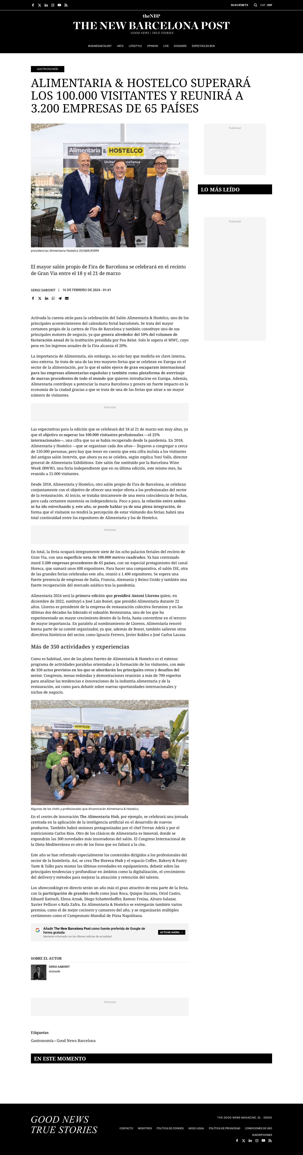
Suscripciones (262, 1134)
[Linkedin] (46, 298)
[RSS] (66, 5)
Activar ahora (170, 932)
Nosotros (145, 1128)
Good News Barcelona (76, 1040)
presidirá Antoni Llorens (136, 595)
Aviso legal (196, 1128)
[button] (255, 5)
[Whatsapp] (53, 298)
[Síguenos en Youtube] (59, 5)
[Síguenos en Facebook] (33, 5)
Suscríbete (239, 5)
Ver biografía (54, 971)
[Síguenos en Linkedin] (46, 5)
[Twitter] (40, 298)
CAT (262, 5)
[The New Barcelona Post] (64, 1125)
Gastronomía (47, 69)
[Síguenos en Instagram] (53, 5)
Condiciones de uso (258, 1128)
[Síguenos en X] (40, 5)
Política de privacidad (224, 1128)
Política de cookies (170, 1128)
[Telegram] (60, 298)
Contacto (126, 1128)
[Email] (67, 298)
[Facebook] (33, 298)
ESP (269, 5)
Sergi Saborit (43, 290)
